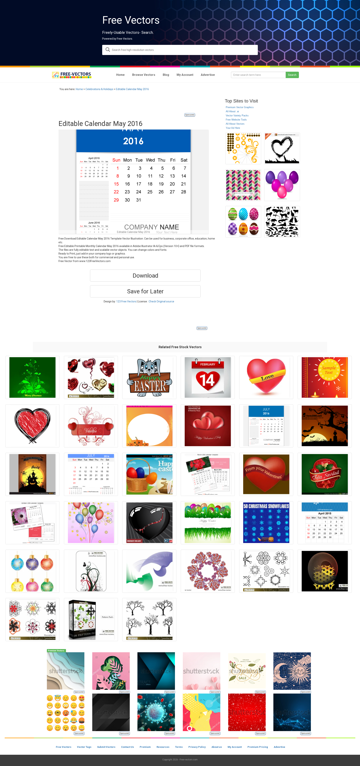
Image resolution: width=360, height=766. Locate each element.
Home (79, 89)
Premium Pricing (258, 747)
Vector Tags (84, 747)
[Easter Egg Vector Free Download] (243, 222)
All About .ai (232, 111)
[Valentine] (91, 425)
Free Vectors (63, 747)
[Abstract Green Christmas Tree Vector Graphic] (32, 377)
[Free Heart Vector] (91, 377)
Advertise (279, 747)
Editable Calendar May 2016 (132, 89)
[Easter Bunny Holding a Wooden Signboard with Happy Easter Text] (149, 377)
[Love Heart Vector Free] (266, 377)
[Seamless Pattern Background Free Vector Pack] (91, 619)
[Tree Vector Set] (149, 619)
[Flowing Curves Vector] (149, 571)
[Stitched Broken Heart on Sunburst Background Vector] (149, 522)
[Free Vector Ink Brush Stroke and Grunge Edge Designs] (282, 148)
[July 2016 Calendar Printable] (91, 474)
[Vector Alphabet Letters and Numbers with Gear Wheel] (243, 148)
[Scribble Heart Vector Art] (32, 425)
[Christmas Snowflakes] (266, 522)
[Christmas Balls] (32, 571)
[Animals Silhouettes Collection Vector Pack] (282, 222)
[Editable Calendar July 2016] (266, 425)
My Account (235, 747)
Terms (179, 747)
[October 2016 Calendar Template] (32, 522)
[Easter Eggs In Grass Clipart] (208, 522)
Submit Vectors (106, 747)
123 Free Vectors (126, 301)
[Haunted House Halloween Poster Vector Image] (32, 474)
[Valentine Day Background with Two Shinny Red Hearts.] (208, 425)
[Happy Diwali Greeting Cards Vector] (325, 377)
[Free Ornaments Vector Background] (91, 571)
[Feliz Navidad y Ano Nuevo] (325, 474)
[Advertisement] (126, 104)
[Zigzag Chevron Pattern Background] (243, 185)
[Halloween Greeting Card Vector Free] (149, 425)
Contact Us (127, 747)
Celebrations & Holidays (99, 89)
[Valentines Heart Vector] (266, 474)
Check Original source (161, 301)
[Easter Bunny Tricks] (149, 474)
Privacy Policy (197, 747)
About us (217, 747)
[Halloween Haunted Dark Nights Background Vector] (325, 425)
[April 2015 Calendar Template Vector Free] (325, 522)
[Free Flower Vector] (208, 571)
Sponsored (189, 115)
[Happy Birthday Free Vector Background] (91, 522)
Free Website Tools (236, 119)
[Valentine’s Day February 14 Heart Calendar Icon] (208, 377)
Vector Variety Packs (237, 115)
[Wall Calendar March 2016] (208, 474)
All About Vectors (235, 123)
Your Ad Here (233, 128)
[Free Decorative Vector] (266, 571)
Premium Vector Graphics (240, 107)
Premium (145, 747)
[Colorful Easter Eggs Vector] (282, 185)
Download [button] (145, 275)
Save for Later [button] (145, 291)
